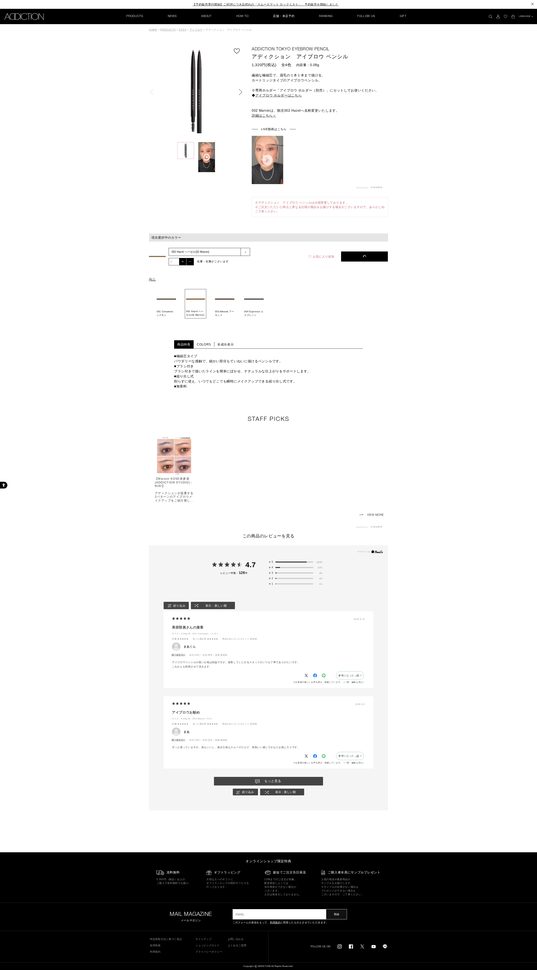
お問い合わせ (236, 939)
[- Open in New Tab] (377, 187)
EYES (182, 29)
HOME (153, 29)
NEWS (172, 16)
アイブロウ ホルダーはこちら (278, 95)
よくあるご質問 (237, 945)
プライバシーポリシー (209, 951)
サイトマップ (203, 939)
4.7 (250, 565)
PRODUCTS (134, 16)
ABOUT (206, 16)
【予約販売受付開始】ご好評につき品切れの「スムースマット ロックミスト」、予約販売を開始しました (266, 4)
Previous (153, 92)
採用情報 (155, 945)
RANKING (326, 16)
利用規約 (275, 922)
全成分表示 (225, 344)
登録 (336, 914)
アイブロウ (196, 29)
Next (239, 92)
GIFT (403, 16)
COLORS (204, 344)
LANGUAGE (525, 17)
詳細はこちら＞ (264, 115)
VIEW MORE (375, 515)
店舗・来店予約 (284, 16)
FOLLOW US (366, 16)
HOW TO (242, 16)
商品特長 (183, 344)
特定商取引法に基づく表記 (166, 939)
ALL (152, 280)
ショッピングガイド (207, 945)
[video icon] (267, 160)
